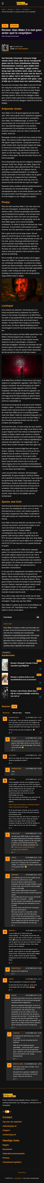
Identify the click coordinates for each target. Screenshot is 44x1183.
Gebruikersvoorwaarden (14, 1153)
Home (3, 9)
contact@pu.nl (9, 1135)
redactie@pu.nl (9, 1126)
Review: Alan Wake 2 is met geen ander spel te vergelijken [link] (19, 12)
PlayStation (26, 9)
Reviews (10, 9)
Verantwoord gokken (12, 1162)
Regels (6, 1145)
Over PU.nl (22, 1172)
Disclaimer (7, 1149)
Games (18, 9)
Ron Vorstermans (21, 49)
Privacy (6, 1158)
